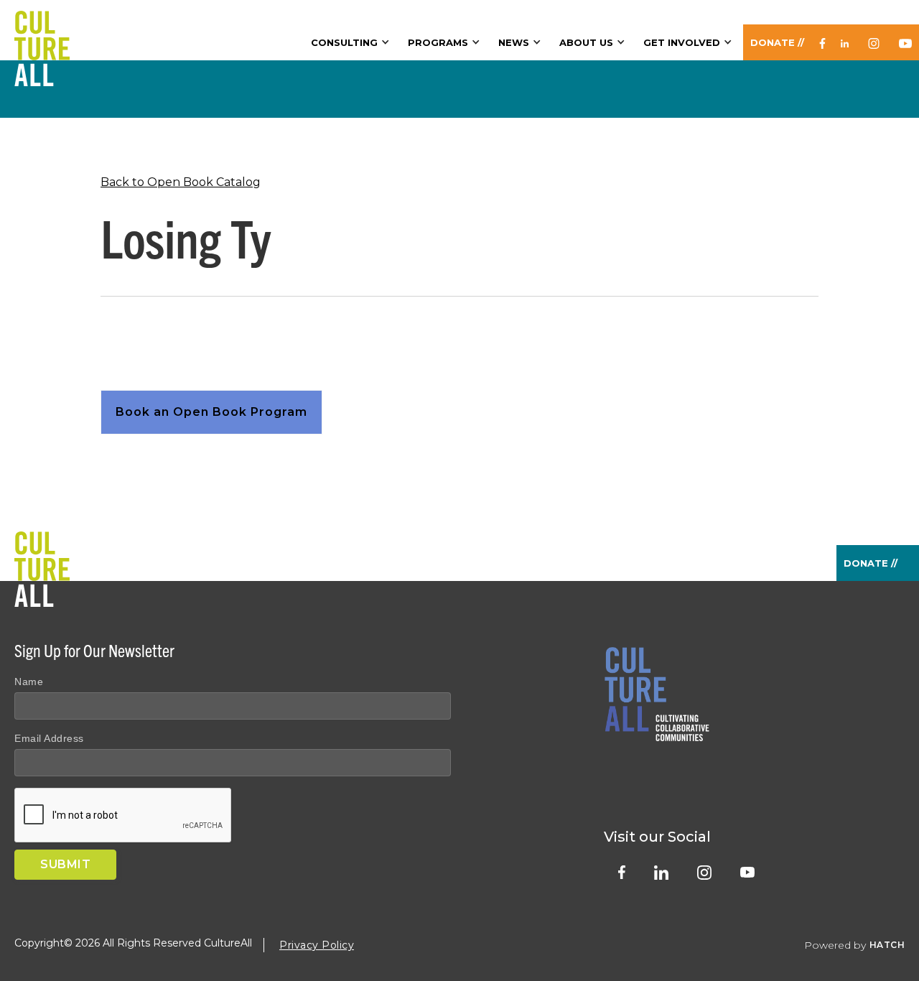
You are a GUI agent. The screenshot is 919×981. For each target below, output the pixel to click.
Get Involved (681, 42)
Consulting (344, 42)
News (513, 42)
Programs (438, 42)
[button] (352, 42)
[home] (42, 30)
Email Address (49, 738)
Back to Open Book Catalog (181, 182)
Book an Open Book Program (211, 412)
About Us (586, 42)
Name (28, 681)
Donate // (777, 42)
